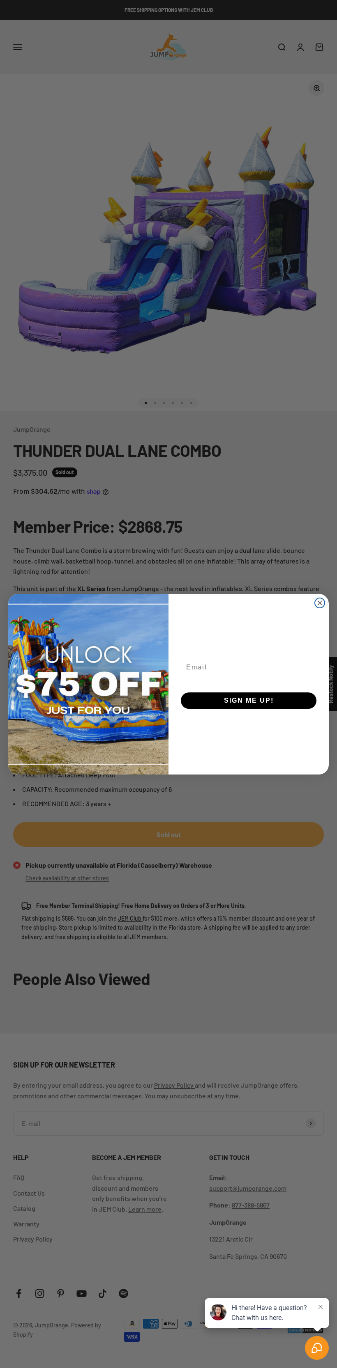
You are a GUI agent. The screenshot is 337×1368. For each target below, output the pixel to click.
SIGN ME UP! (249, 700)
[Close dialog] (320, 603)
